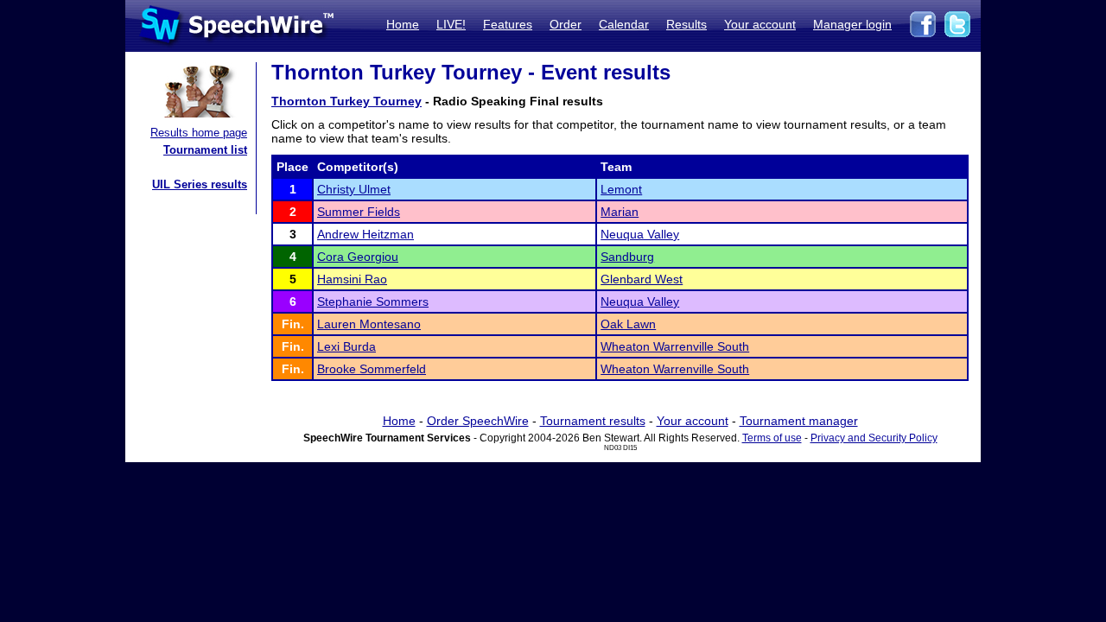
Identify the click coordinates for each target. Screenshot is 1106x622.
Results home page (198, 132)
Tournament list (205, 149)
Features (507, 24)
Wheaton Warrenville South (675, 346)
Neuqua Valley (640, 234)
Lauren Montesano (369, 324)
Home (402, 24)
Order (566, 24)
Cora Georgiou (357, 256)
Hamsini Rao (352, 279)
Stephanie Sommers (373, 301)
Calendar (624, 24)
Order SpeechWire (478, 421)
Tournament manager (799, 421)
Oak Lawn (628, 324)
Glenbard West (642, 279)
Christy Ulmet (354, 189)
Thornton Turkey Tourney (346, 101)
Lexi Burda (346, 346)
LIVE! (451, 24)
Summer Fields (358, 212)
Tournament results (592, 421)
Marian (620, 212)
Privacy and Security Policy (874, 438)
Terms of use (772, 438)
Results (686, 24)
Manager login (852, 24)
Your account (760, 24)
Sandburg (627, 256)
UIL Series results (199, 184)
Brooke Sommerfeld (371, 369)
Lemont (621, 189)
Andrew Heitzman (365, 234)
